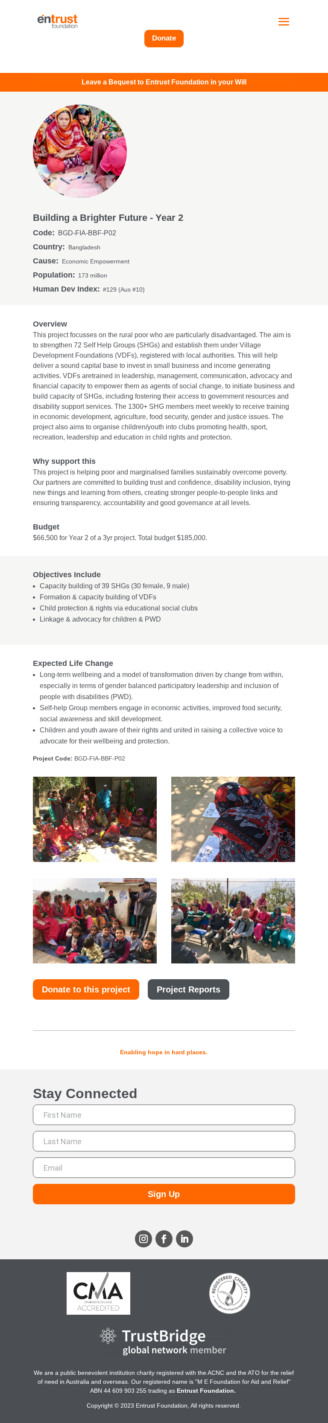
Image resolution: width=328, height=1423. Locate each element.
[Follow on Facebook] (164, 1238)
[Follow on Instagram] (143, 1238)
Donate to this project (86, 989)
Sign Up (164, 1194)
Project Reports (188, 989)
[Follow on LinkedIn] (184, 1238)
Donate (164, 38)
